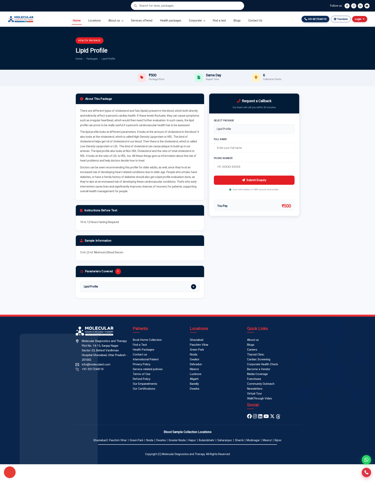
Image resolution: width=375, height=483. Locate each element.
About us (114, 20)
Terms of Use (141, 374)
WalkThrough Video (259, 398)
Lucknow (195, 374)
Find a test (219, 20)
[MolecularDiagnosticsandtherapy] (266, 416)
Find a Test (140, 344)
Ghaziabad (196, 340)
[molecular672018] (272, 416)
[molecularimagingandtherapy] (255, 416)
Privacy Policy (141, 364)
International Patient (146, 359)
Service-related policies (148, 369)
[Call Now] (366, 472)
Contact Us (255, 20)
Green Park (197, 349)
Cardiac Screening (258, 359)
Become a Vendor (258, 369)
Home (77, 20)
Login (358, 19)
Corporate (196, 20)
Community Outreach (260, 384)
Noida (193, 354)
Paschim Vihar (199, 344)
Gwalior (194, 359)
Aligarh (194, 379)
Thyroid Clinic (255, 354)
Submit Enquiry (256, 180)
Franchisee (254, 379)
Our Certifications (144, 388)
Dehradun (196, 364)
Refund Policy (141, 379)
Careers (252, 349)
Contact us (140, 354)
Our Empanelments (145, 384)
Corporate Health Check (262, 364)
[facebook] (249, 416)
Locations (94, 20)
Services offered (141, 20)
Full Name (220, 139)
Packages (92, 58)
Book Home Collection (147, 340)
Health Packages (143, 349)
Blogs (237, 20)
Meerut (194, 369)
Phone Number (223, 158)
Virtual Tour (254, 393)
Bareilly (194, 384)
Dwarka (194, 388)
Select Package (224, 120)
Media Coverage (257, 374)
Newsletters (254, 388)
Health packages (170, 20)
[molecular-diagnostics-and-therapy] (260, 416)
